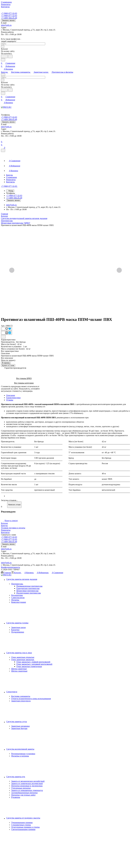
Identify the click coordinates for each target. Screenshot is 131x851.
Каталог (4, 523)
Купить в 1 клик (8, 365)
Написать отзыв (14, 505)
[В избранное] (6, 329)
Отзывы (9, 400)
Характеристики (13, 398)
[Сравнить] (6, 333)
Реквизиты (5, 530)
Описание (10, 395)
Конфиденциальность (10, 567)
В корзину (6, 363)
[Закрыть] (3, 150)
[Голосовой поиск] (4, 56)
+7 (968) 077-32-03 (9, 13)
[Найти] (10, 56)
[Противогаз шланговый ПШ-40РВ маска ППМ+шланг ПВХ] (65, 270)
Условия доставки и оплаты (13, 528)
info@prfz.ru (6, 25)
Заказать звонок (8, 20)
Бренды (4, 525)
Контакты (5, 532)
